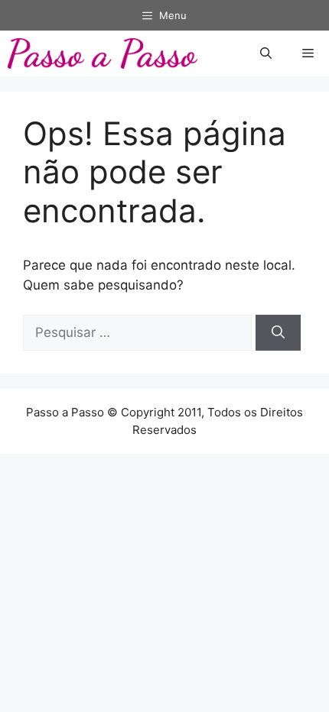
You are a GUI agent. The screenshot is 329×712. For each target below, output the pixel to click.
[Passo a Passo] (102, 53)
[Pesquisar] (278, 333)
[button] (266, 53)
